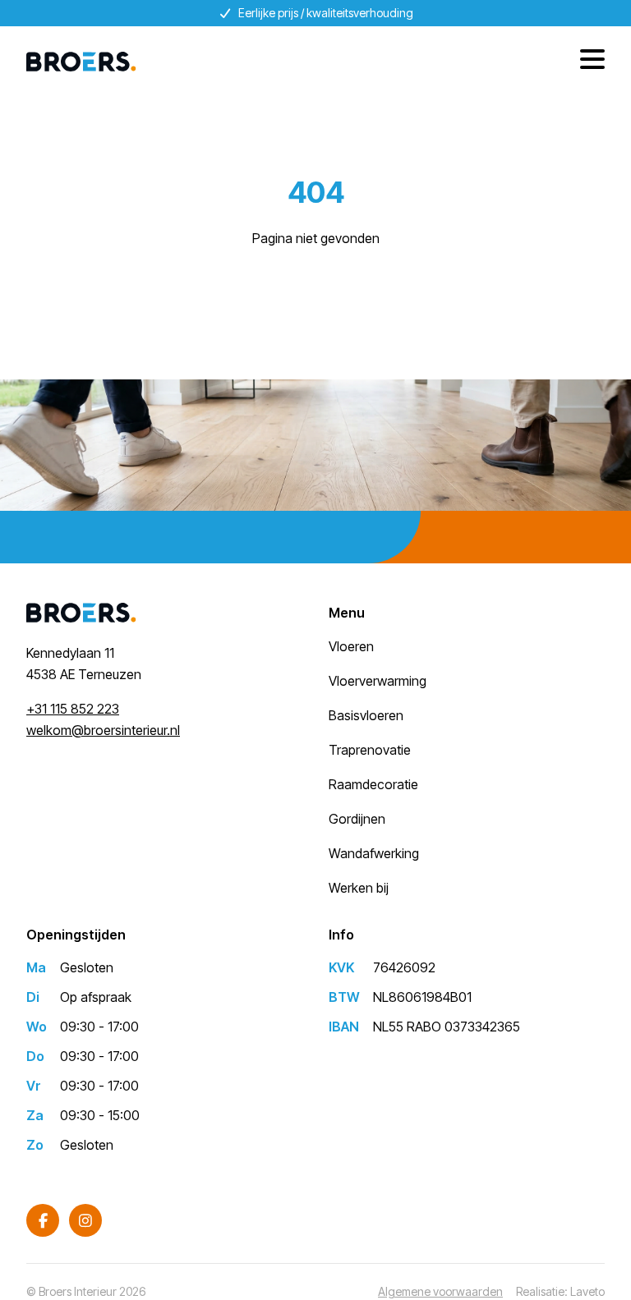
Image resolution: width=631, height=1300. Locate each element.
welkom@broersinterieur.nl (103, 730)
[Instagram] (85, 1220)
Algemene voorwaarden (440, 1291)
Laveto (587, 1291)
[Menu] (586, 61)
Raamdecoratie (373, 784)
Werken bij (359, 888)
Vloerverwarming (377, 681)
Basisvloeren (366, 715)
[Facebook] (42, 1220)
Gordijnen (357, 819)
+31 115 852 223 (72, 709)
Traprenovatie (370, 750)
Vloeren (351, 646)
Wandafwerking (374, 853)
